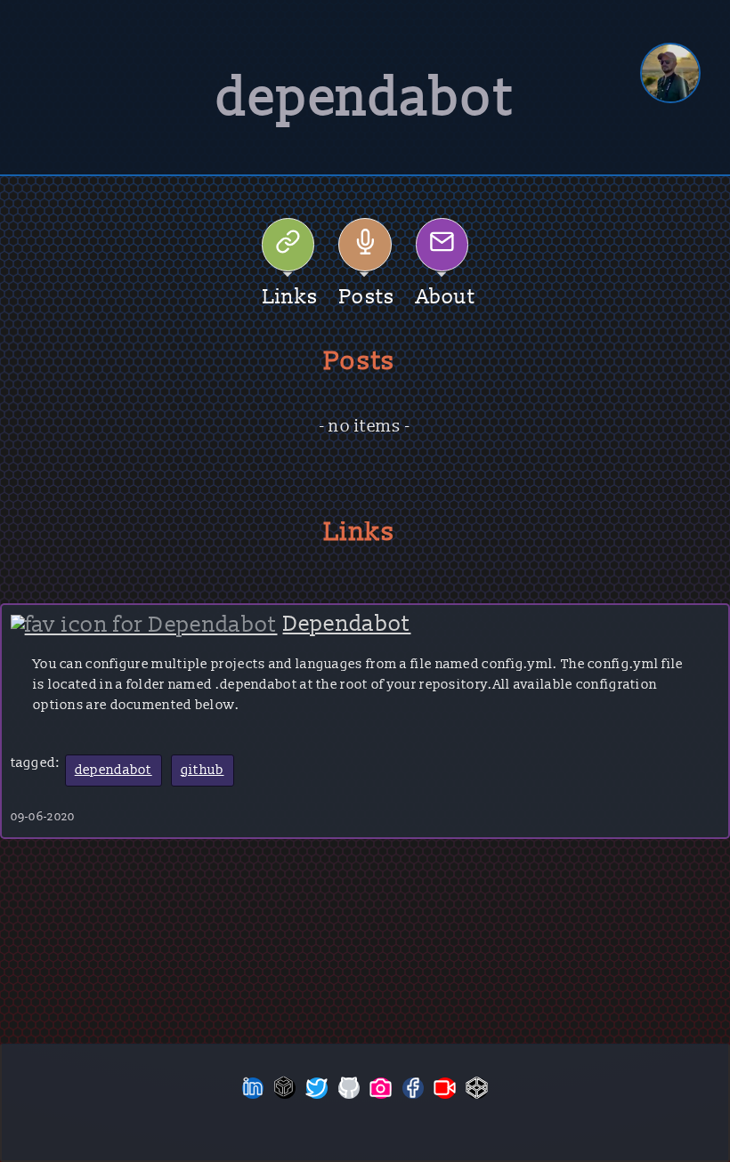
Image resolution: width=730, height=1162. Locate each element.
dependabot (113, 770)
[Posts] (365, 244)
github (202, 770)
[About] (442, 244)
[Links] (288, 244)
